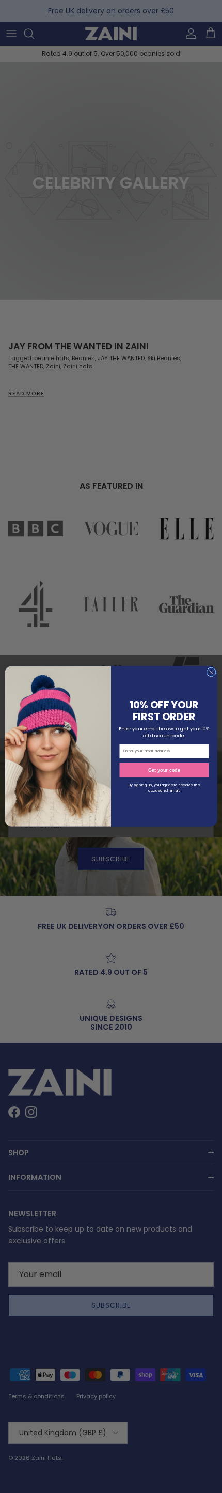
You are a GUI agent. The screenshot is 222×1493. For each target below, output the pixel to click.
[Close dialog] (211, 672)
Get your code (164, 770)
